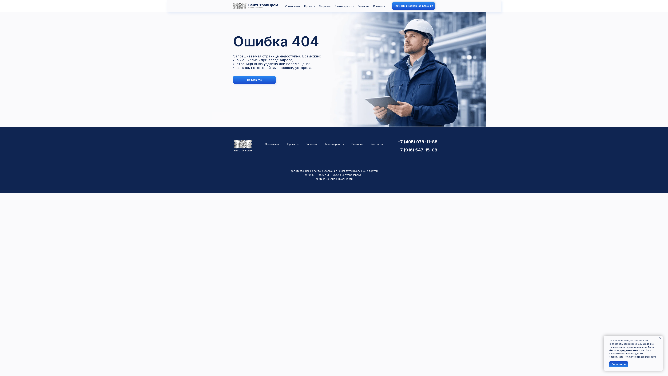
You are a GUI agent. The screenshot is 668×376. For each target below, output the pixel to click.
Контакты (379, 6)
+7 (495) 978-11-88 (417, 141)
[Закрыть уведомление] (660, 338)
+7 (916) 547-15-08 (417, 149)
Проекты (309, 6)
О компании (292, 6)
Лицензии (325, 6)
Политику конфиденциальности (640, 356)
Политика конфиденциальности (333, 179)
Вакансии (363, 6)
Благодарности (344, 6)
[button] (413, 6)
